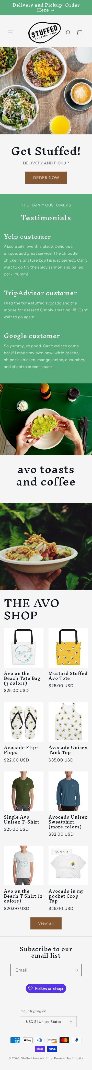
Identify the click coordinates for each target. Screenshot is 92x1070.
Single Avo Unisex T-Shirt (21, 819)
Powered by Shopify (68, 1058)
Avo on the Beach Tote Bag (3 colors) (22, 678)
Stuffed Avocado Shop (37, 1058)
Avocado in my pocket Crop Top (66, 896)
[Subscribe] (76, 970)
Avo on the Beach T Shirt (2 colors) (23, 896)
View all (46, 923)
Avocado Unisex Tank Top (68, 750)
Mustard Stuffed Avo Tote (68, 676)
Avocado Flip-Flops (21, 750)
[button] (10, 32)
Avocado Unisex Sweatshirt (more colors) (68, 822)
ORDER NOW (46, 177)
